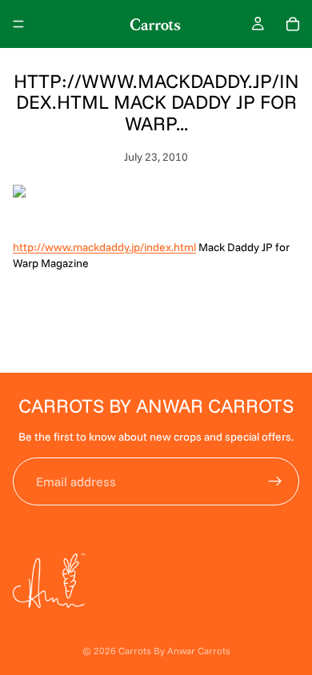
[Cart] (292, 24)
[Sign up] (275, 481)
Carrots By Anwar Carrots (174, 651)
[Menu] (18, 24)
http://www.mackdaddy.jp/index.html (104, 247)
